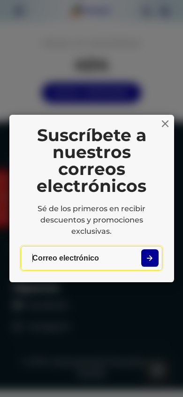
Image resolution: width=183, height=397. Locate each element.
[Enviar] (150, 258)
